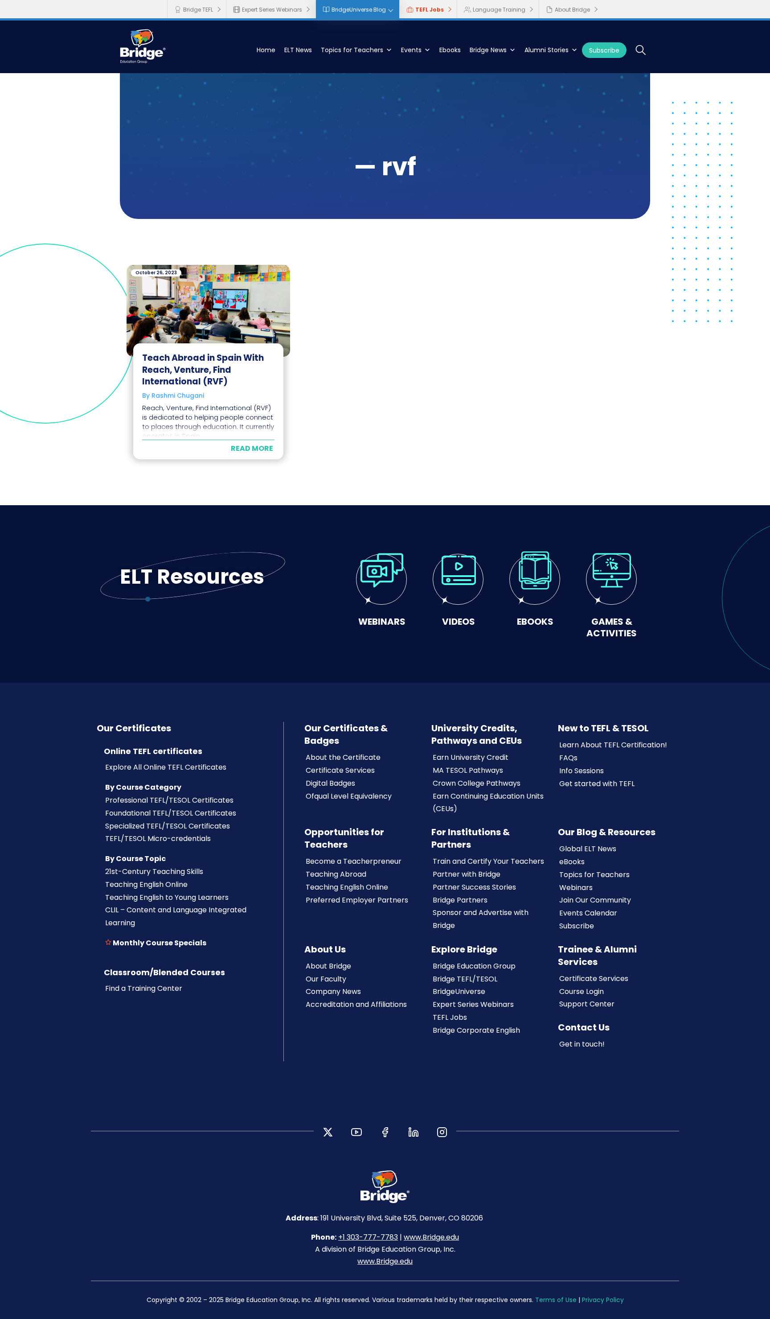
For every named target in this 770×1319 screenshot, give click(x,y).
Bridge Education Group (474, 966)
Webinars (576, 887)
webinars (381, 621)
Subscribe (604, 50)
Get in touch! (582, 1044)
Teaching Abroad (336, 874)
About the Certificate (343, 757)
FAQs (568, 758)
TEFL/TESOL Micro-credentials (158, 838)
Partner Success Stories (474, 887)
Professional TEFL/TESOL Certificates (169, 800)
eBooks (572, 862)
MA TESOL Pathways (468, 770)
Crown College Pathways (476, 783)
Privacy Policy (603, 1299)
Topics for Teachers (352, 49)
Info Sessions (581, 771)
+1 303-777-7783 (368, 1237)
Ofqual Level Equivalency (349, 796)
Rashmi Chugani (178, 395)
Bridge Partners (460, 900)
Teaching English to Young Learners (167, 897)
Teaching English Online (146, 884)
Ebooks (450, 49)
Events (411, 49)
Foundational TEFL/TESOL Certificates (170, 813)
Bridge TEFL (198, 9)
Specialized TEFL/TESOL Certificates (167, 826)
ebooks (535, 621)
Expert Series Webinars (272, 9)
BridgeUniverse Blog (359, 9)
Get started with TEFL (597, 784)
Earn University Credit (470, 757)
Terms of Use (556, 1299)
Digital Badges (330, 783)
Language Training (499, 9)
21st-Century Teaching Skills (154, 871)
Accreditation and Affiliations (356, 1004)
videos (458, 621)
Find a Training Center (143, 988)
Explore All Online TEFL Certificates (165, 767)
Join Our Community (595, 900)
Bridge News (488, 49)
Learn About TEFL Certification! (613, 745)
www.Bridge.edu (431, 1237)
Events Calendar (588, 913)
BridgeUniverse (459, 991)
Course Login (581, 991)
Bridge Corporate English (476, 1030)
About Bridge (572, 9)
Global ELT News (587, 849)
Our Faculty (326, 979)
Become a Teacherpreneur (353, 861)
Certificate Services (340, 770)
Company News (333, 991)
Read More (252, 448)
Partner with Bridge (466, 874)
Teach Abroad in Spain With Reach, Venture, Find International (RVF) (203, 369)
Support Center (586, 1004)
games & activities (611, 627)
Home (266, 49)
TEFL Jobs (429, 9)
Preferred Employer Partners (357, 900)
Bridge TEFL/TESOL (465, 979)
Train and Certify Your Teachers (488, 861)
